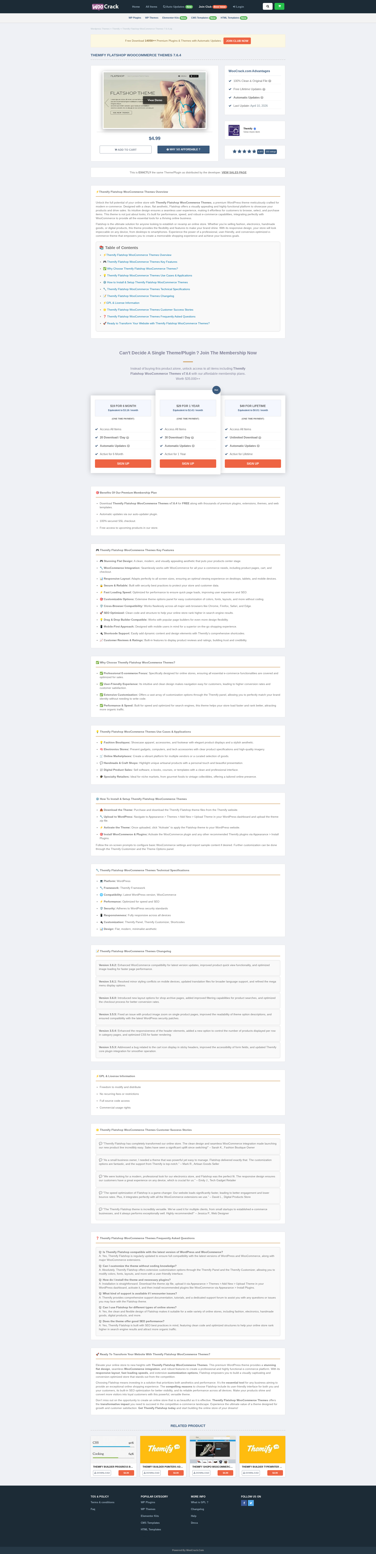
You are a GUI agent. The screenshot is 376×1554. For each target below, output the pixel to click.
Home (136, 6)
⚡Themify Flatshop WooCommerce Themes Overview (137, 254)
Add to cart (127, 149)
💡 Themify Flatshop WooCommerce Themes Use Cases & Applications (147, 275)
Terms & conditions (102, 1502)
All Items (151, 6)
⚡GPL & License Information (121, 302)
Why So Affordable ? (184, 149)
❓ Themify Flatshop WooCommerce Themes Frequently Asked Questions (149, 316)
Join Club (212, 6)
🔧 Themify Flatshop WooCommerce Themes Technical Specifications (146, 289)
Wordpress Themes (100, 29)
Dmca (194, 1522)
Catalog (145, 1536)
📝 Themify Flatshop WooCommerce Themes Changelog (138, 296)
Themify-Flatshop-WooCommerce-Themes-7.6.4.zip (147, 29)
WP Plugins (135, 17)
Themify (116, 29)
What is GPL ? (199, 1502)
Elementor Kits (174, 17)
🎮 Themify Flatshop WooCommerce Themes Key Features (140, 261)
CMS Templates (203, 17)
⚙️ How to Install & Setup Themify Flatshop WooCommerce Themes (145, 282)
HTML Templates (233, 17)
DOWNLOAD (103, 1473)
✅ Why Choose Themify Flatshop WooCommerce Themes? (140, 268)
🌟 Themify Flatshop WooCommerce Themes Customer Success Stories (148, 309)
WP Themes (151, 17)
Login (239, 6)
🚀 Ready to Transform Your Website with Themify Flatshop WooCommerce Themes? (156, 323)
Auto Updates (178, 6)
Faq (93, 1509)
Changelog (197, 1509)
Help (193, 1516)
